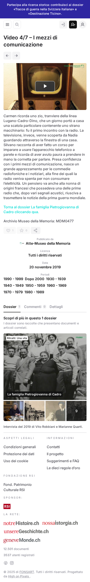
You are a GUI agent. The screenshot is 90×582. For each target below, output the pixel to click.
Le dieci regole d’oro (63, 468)
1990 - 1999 (13, 279)
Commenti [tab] (34, 306)
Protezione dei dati (18, 454)
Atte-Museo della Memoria (48, 243)
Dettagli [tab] (56, 306)
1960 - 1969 (56, 285)
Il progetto (55, 454)
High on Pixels (19, 576)
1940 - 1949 (13, 285)
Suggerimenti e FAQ (63, 461)
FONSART (26, 572)
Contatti (53, 447)
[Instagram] (12, 563)
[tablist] (45, 306)
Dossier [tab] (11, 306)
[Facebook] (5, 563)
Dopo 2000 (34, 279)
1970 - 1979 (13, 292)
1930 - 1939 (56, 279)
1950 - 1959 (35, 285)
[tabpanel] (45, 372)
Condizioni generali (19, 447)
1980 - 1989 (34, 292)
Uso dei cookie (15, 461)
